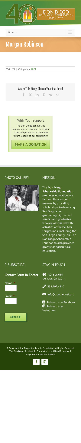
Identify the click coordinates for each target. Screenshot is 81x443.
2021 (33, 69)
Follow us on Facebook (61, 302)
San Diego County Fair (56, 235)
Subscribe (15, 317)
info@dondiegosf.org (60, 294)
